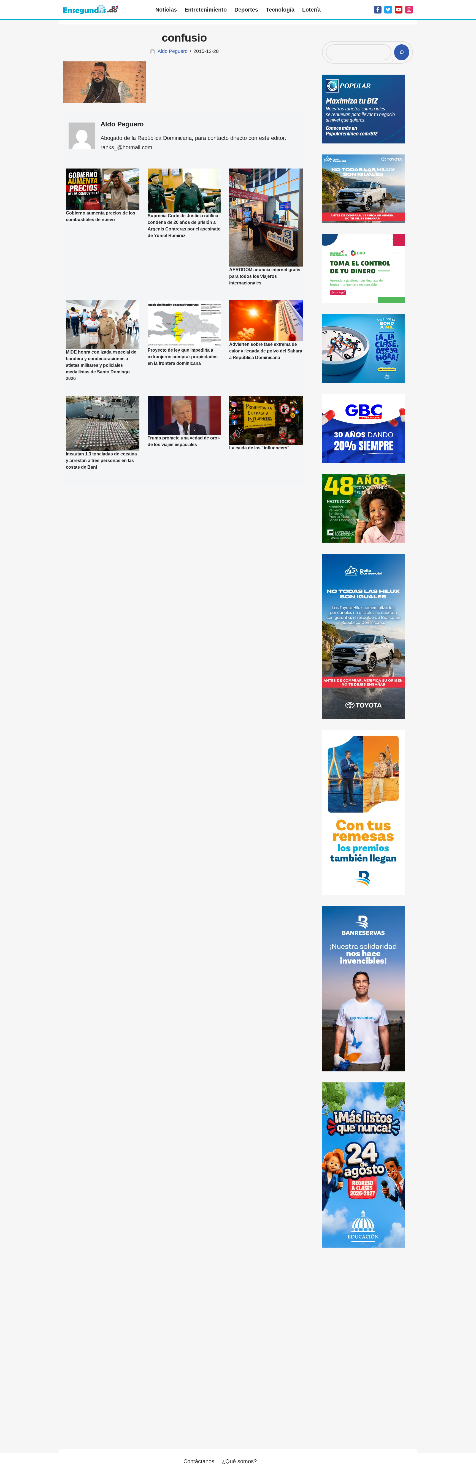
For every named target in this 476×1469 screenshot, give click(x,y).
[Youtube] (398, 9)
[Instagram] (409, 9)
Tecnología (280, 10)
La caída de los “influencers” (259, 448)
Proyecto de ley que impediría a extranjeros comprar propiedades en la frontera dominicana (183, 357)
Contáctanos (198, 1461)
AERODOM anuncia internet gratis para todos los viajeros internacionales (264, 276)
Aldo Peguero (173, 51)
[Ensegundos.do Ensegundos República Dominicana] (90, 9)
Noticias (166, 10)
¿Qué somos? (239, 1461)
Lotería (311, 10)
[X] (388, 9)
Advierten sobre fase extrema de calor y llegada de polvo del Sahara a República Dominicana (265, 351)
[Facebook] (378, 9)
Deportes (246, 10)
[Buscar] (401, 52)
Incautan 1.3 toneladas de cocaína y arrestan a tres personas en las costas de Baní (101, 460)
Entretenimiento (206, 10)
